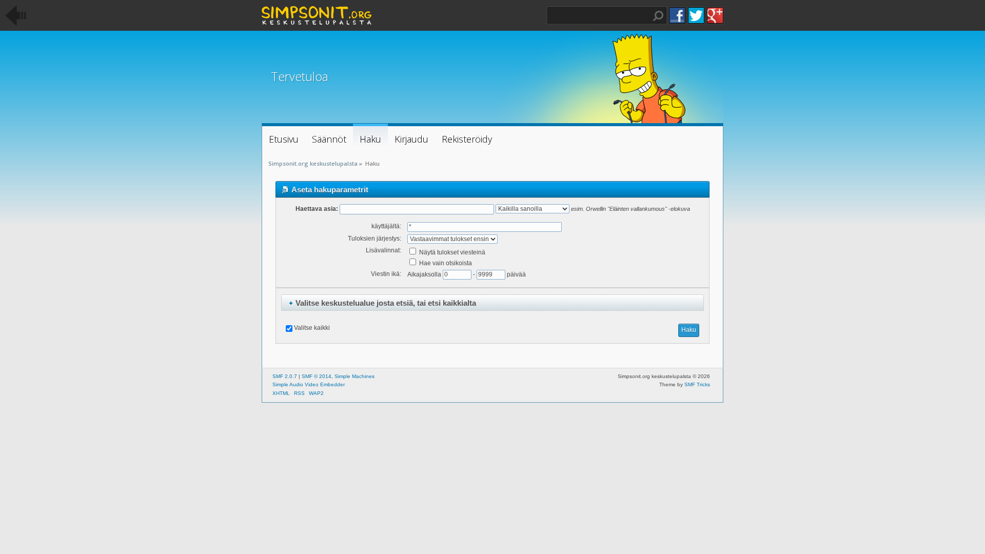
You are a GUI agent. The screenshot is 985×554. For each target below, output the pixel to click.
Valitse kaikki (312, 327)
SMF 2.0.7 (284, 376)
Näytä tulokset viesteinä (451, 252)
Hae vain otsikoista (445, 263)
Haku (658, 16)
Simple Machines (354, 376)
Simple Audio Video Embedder (308, 384)
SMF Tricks (697, 384)
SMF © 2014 (316, 376)
